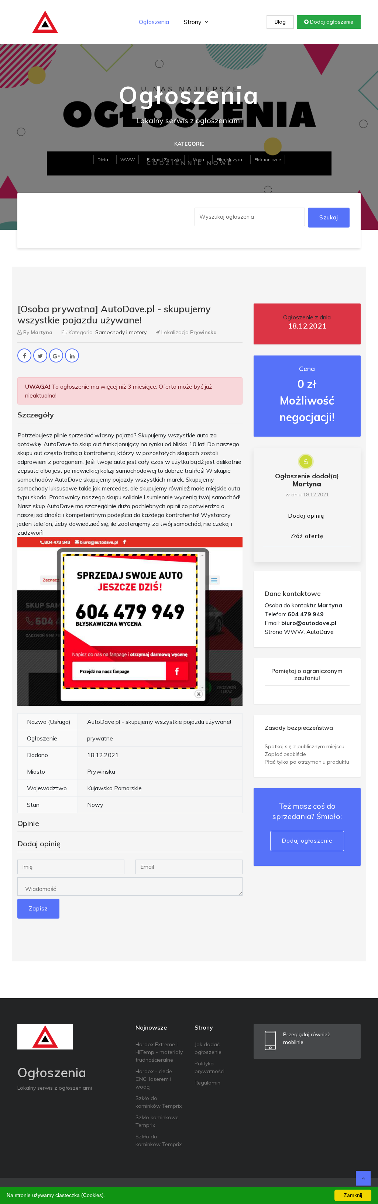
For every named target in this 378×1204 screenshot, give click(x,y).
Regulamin (207, 1082)
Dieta (102, 159)
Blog (280, 21)
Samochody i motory (121, 332)
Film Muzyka (229, 159)
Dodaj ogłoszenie (331, 21)
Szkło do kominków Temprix (158, 1102)
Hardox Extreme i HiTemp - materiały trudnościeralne (159, 1052)
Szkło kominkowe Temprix (157, 1121)
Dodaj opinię (306, 515)
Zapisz (38, 908)
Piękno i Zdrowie (164, 159)
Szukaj (328, 217)
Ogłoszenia (154, 21)
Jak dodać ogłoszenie (208, 1048)
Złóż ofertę (307, 535)
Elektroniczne (267, 159)
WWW (127, 159)
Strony (193, 21)
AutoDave (320, 631)
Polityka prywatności (209, 1067)
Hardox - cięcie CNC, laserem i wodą (153, 1079)
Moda (198, 159)
